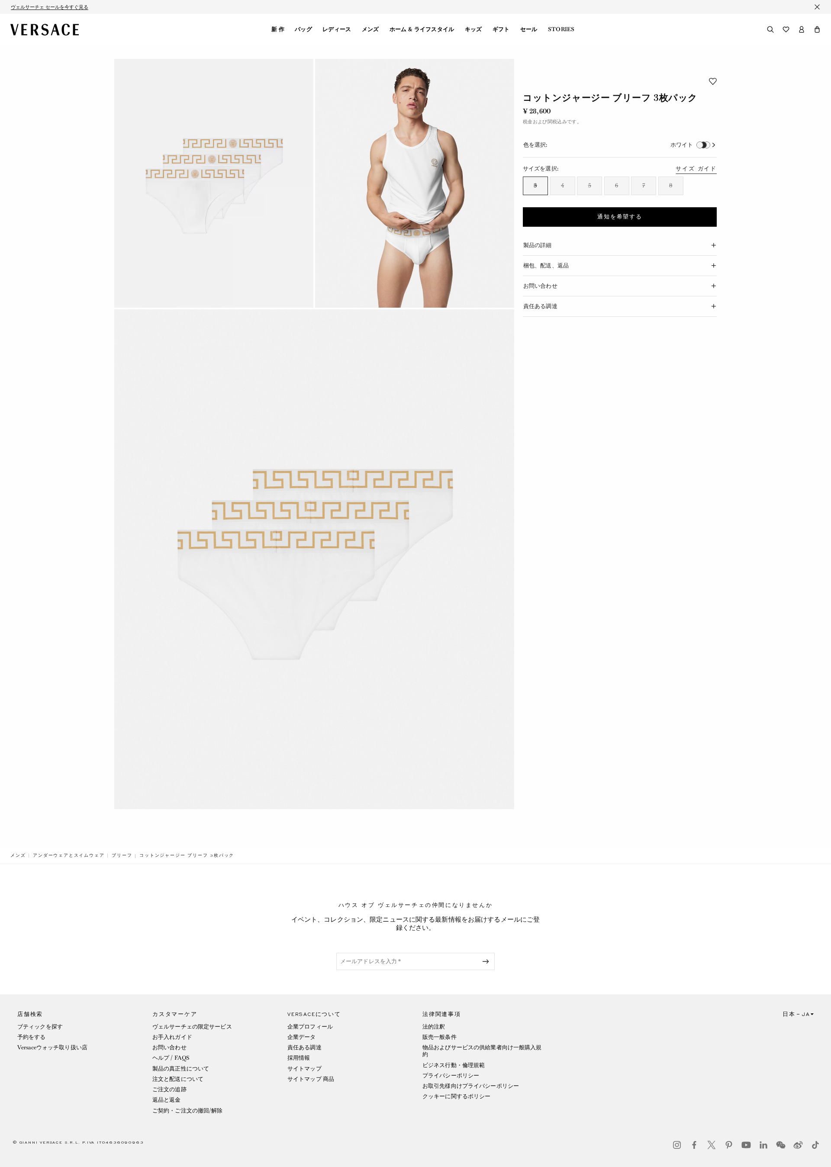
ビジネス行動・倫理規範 (453, 1065)
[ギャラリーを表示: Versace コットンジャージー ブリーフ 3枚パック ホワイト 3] (314, 559)
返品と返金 (166, 1099)
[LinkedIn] (763, 1145)
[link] (18, 855)
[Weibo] (798, 1145)
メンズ (370, 29)
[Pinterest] (729, 1145)
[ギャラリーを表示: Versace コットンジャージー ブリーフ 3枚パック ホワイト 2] (414, 183)
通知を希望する (619, 217)
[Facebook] (694, 1145)
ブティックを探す (40, 1026)
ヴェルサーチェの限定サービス (192, 1026)
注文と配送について (177, 1079)
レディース (336, 29)
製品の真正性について (180, 1068)
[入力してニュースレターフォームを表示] (487, 961)
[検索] (770, 29)
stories (561, 29)
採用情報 (298, 1057)
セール (529, 29)
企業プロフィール (310, 1026)
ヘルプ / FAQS (171, 1057)
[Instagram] (677, 1145)
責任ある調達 (304, 1047)
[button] (817, 29)
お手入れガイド (172, 1037)
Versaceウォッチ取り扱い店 (52, 1047)
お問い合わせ (169, 1047)
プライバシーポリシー (450, 1075)
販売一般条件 (439, 1037)
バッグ (303, 29)
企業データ (301, 1037)
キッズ (473, 29)
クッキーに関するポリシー (456, 1096)
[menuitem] (277, 29)
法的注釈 (433, 1026)
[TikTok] (815, 1145)
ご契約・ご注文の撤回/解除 (187, 1110)
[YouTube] (746, 1145)
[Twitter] (711, 1145)
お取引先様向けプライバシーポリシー (470, 1086)
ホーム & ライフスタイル (422, 29)
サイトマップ (304, 1068)
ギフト (501, 29)
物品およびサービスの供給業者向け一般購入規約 (482, 1051)
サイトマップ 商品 (310, 1079)
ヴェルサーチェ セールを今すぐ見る (49, 7)
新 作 (277, 29)
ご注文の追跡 (169, 1089)
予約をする (31, 1037)
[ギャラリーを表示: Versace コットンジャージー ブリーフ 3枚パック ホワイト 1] (213, 183)
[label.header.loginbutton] (801, 29)
